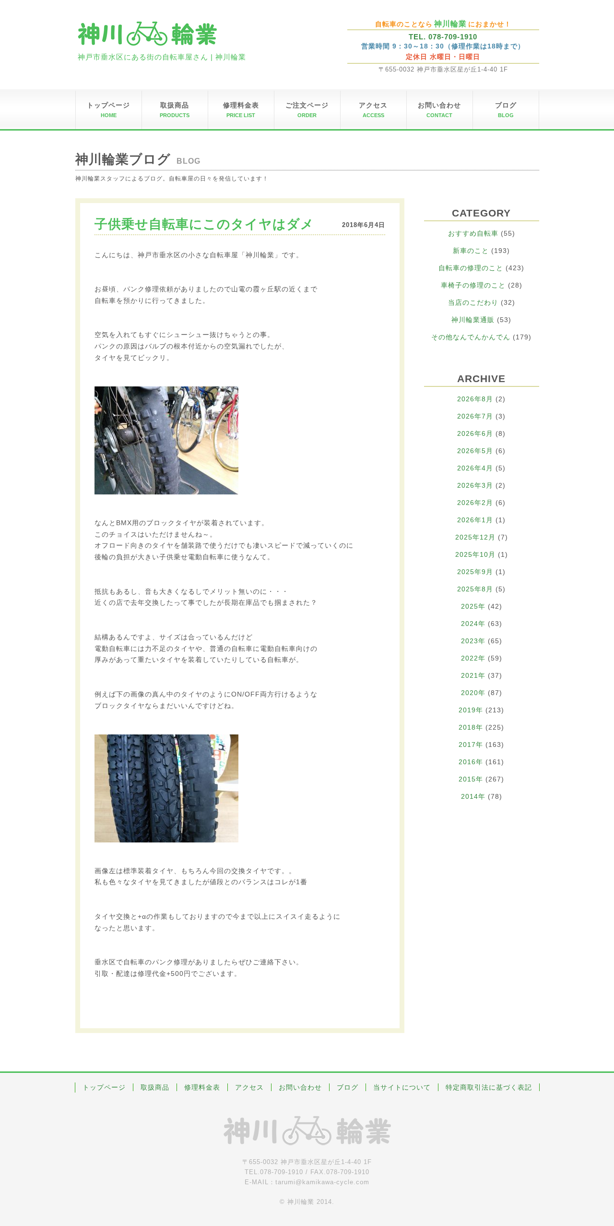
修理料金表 (202, 1087)
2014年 (473, 796)
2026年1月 (475, 520)
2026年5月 (475, 451)
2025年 (473, 606)
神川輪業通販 (473, 320)
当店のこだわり (473, 302)
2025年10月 (475, 554)
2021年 (473, 675)
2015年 (471, 779)
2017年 (471, 744)
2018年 (471, 727)
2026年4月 (475, 468)
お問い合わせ (300, 1087)
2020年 (473, 693)
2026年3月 (475, 485)
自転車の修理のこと (470, 268)
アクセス (249, 1087)
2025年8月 (475, 589)
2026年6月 (475, 433)
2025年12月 (475, 537)
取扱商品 (155, 1087)
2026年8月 (475, 399)
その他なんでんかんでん (470, 337)
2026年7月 (475, 416)
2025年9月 (475, 572)
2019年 (471, 710)
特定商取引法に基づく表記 (489, 1087)
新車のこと (471, 250)
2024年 (473, 623)
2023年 (473, 641)
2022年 (473, 658)
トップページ (104, 1087)
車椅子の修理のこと (473, 285)
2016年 (471, 762)
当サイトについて (402, 1087)
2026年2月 (475, 502)
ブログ (347, 1087)
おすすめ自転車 (473, 233)
